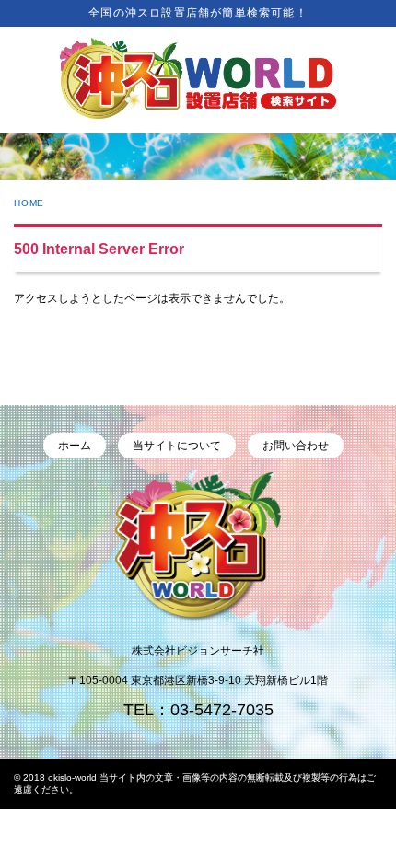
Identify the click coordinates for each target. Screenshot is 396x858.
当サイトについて (177, 445)
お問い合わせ (295, 445)
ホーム (74, 445)
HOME (29, 203)
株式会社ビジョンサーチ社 (198, 650)
